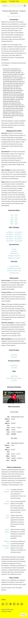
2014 (12, 215)
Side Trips (14, 251)
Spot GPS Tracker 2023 (14, 270)
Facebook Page (14, 273)
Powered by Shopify (6, 611)
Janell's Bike (14, 355)
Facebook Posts (14, 253)
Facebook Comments (14, 255)
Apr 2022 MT (18, 241)
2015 (16, 215)
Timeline (14, 249)
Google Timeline (14, 266)
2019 (16, 219)
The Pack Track (9, 609)
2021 (16, 221)
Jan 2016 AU (9, 232)
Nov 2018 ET (9, 236)
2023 (16, 223)
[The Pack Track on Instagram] (14, 604)
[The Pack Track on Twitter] (3, 604)
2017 (16, 217)
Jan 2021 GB (9, 241)
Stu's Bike (14, 357)
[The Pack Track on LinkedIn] (18, 604)
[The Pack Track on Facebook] (7, 604)
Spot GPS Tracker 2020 (14, 268)
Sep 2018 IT (10, 234)
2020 (11, 221)
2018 (12, 219)
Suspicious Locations (14, 258)
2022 (11, 223)
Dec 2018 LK (18, 236)
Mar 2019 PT (9, 238)
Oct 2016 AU (18, 232)
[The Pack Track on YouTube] (10, 604)
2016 (12, 217)
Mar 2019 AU (18, 238)
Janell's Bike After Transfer (14, 378)
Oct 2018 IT (18, 234)
